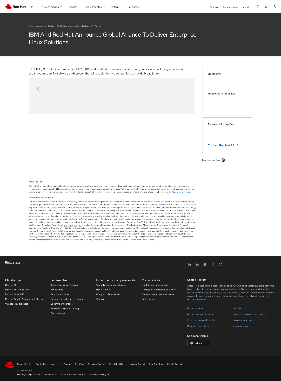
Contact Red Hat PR (221, 145)
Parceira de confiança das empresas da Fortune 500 (213, 292)
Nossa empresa (195, 308)
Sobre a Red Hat (24, 364)
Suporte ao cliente (60, 294)
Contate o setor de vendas (155, 284)
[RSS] (224, 160)
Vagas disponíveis (241, 326)
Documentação (230, 7)
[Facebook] (205, 265)
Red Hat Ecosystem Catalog (65, 308)
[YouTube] (197, 265)
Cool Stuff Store (156, 364)
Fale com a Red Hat (96, 364)
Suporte (246, 7)
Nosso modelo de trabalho (200, 314)
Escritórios (79, 364)
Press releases (36, 26)
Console (214, 7)
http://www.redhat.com (181, 192)
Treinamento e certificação (64, 284)
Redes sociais (148, 299)
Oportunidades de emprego (48, 364)
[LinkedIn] (189, 265)
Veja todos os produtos (16, 303)
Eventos (67, 364)
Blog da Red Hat (116, 364)
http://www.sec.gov (72, 225)
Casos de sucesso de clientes (201, 320)
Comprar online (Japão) (108, 294)
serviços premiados (197, 299)
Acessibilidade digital (99, 374)
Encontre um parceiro (62, 303)
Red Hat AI (10, 284)
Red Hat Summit (174, 364)
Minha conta (57, 289)
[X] (213, 265)
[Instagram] (220, 265)
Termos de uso (50, 374)
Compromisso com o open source (249, 314)
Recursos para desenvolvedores (67, 299)
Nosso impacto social (243, 320)
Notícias (237, 308)
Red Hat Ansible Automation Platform (24, 299)
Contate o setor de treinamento (158, 294)
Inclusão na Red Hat (136, 364)
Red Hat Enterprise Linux (18, 289)
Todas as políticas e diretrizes (73, 374)
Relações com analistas (198, 326)
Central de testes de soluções (111, 284)
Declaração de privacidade (28, 374)
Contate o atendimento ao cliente (159, 289)
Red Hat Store (103, 289)
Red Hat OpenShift (14, 294)
